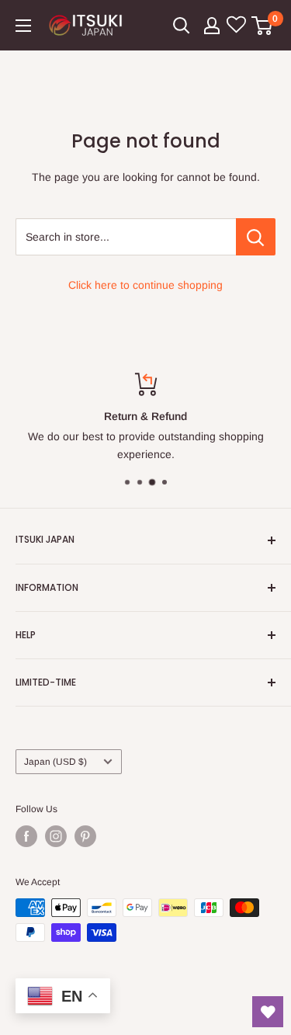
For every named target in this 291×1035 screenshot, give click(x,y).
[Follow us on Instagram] (56, 836)
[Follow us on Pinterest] (85, 836)
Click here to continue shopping (145, 285)
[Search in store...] (255, 236)
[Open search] (181, 25)
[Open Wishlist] (267, 1011)
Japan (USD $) (55, 761)
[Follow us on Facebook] (26, 836)
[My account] (212, 25)
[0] (262, 25)
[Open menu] (23, 25)
